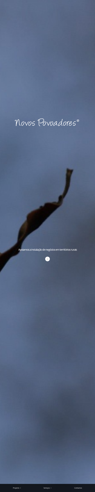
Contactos (78, 488)
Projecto (16, 488)
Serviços (47, 488)
